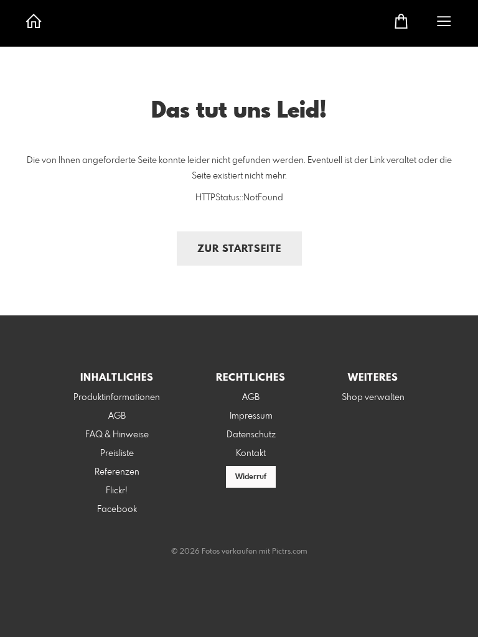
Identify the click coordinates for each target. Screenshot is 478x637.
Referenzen (117, 472)
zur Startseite (239, 249)
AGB (117, 416)
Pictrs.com (289, 552)
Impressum (251, 416)
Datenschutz (251, 434)
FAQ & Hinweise (117, 434)
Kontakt (251, 453)
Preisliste (117, 453)
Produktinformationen (116, 397)
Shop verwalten (373, 397)
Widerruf (250, 477)
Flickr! (117, 490)
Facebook (117, 509)
